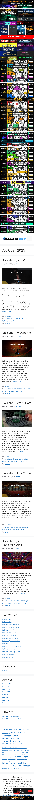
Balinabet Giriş (7, 622)
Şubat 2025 (6, 694)
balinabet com (26, 724)
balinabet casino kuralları (7, 724)
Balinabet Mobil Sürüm (17, 473)
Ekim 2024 (5, 703)
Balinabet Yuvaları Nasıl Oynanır (12, 646)
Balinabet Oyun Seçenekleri (11, 652)
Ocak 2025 (5, 697)
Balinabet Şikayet (8, 763)
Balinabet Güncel (10, 736)
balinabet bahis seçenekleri (20, 718)
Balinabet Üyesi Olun (15, 260)
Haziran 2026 (6, 684)
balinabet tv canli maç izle (19, 461)
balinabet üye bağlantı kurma (16, 603)
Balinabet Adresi (7, 619)
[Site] (17, 62)
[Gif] (17, 99)
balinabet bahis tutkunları (13, 459)
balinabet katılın (8, 743)
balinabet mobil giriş (22, 748)
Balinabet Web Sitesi (8, 654)
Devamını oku (6, 311)
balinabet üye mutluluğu (17, 761)
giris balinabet (21, 763)
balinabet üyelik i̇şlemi (6, 761)
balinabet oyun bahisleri (21, 750)
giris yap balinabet (9, 766)
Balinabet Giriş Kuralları (9, 649)
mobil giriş (4, 768)
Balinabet (8, 316)
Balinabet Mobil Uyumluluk (10, 624)
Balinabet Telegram (21, 757)
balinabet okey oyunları (7, 750)
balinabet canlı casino (6, 722)
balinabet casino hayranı (17, 722)
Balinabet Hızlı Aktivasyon (10, 638)
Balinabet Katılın (7, 657)
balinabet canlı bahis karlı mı (14, 527)
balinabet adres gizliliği (14, 716)
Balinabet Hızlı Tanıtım (9, 633)
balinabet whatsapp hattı (22, 759)
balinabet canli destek (12, 389)
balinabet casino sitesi (17, 724)
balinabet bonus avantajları (7, 720)
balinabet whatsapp (12, 759)
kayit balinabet (23, 766)
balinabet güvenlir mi (11, 741)
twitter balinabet (13, 768)
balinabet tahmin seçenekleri (8, 757)
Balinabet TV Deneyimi (17, 332)
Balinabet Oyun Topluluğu (10, 627)
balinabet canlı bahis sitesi (19, 720)
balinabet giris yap (6, 733)
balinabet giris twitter (26, 729)
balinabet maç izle (17, 745)
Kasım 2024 (6, 700)
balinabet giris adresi (11, 729)
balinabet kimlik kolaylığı (7, 745)
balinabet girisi (9, 318)
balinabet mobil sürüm (16, 529)
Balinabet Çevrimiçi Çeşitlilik (11, 641)
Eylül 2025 (5, 686)
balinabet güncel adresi (10, 738)
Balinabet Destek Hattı (17, 403)
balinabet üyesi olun (8, 321)
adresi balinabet (10, 601)
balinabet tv (4, 759)
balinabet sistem (16, 752)
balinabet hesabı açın (21, 318)
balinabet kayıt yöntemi (19, 743)
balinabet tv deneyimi (16, 391)
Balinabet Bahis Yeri (8, 630)
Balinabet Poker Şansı (9, 635)
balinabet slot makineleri (7, 754)
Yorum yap (8, 323)
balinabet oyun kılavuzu (7, 752)
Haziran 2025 (6, 689)
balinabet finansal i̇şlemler (7, 726)
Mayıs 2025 (6, 692)
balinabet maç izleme (10, 748)
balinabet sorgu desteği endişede (20, 754)
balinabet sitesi (25, 752)
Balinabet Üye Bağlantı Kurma (12, 543)
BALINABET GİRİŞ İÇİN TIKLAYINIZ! (17, 37)
